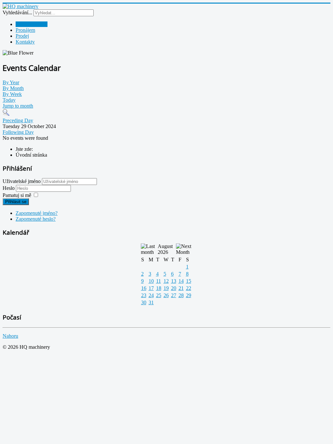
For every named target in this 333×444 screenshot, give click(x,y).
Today (9, 100)
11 (158, 281)
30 (143, 302)
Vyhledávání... (17, 12)
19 (166, 288)
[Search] (6, 114)
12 (166, 281)
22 (188, 288)
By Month (13, 88)
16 (143, 288)
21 (181, 288)
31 (151, 302)
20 (173, 288)
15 (188, 281)
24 (151, 295)
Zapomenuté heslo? (36, 219)
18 (158, 288)
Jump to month (18, 106)
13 (173, 281)
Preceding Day (18, 120)
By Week (12, 94)
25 (158, 295)
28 (181, 295)
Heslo (9, 188)
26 (166, 295)
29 (188, 295)
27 (173, 295)
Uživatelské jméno (22, 181)
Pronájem (25, 30)
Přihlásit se (15, 201)
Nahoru (10, 336)
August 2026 (165, 249)
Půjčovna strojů (31, 24)
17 (151, 288)
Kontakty (25, 42)
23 (143, 295)
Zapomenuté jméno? (37, 213)
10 (151, 281)
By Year (11, 82)
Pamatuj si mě (17, 195)
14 (181, 281)
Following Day (18, 132)
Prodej (22, 36)
